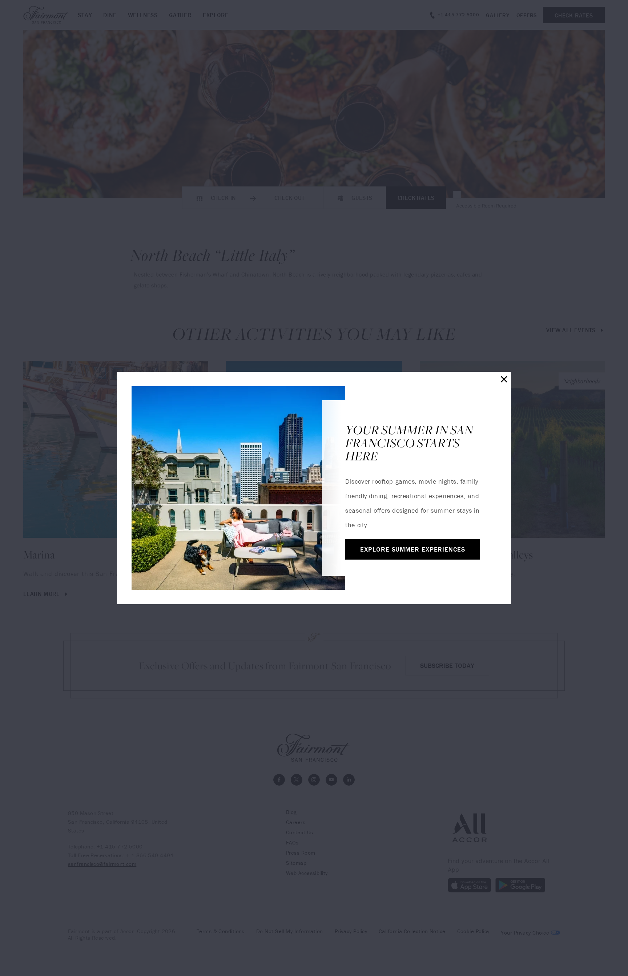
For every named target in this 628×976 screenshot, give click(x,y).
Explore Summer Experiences (412, 549)
